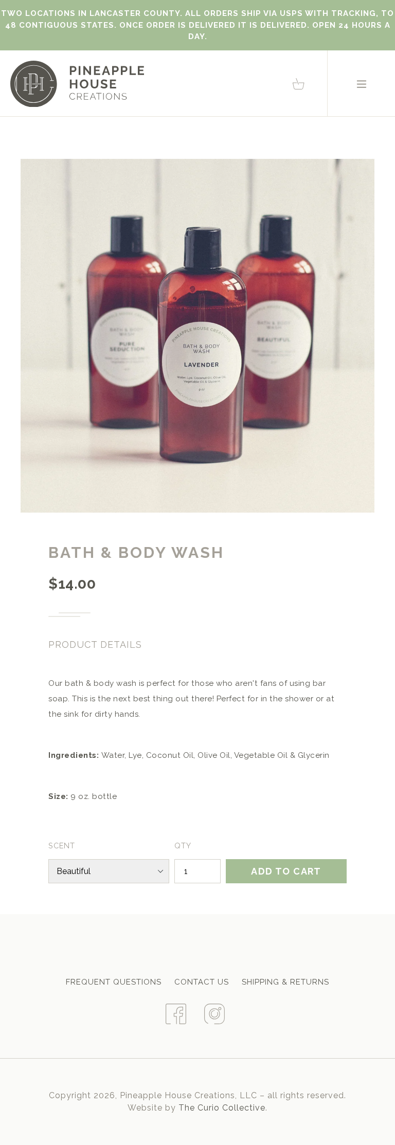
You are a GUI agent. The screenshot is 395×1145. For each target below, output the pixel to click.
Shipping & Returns (285, 982)
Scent (61, 845)
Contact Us (201, 982)
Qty (182, 845)
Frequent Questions (113, 982)
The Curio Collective (221, 1108)
